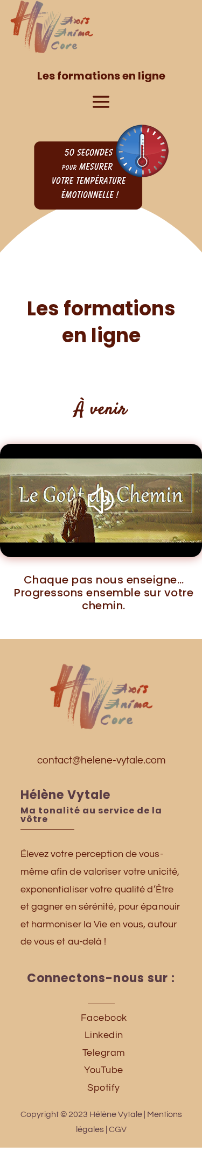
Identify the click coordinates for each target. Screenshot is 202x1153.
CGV (118, 1129)
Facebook (104, 1018)
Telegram (104, 1053)
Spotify (103, 1088)
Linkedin (104, 1035)
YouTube (103, 1070)
